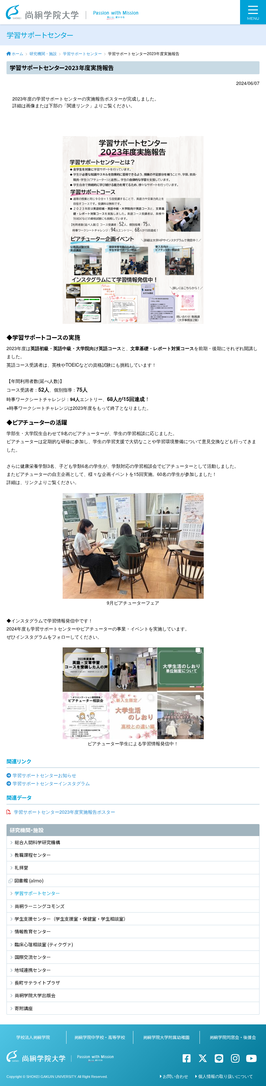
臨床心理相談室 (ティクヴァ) (44, 944)
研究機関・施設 (43, 53)
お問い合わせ (175, 1076)
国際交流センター (33, 957)
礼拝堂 (21, 867)
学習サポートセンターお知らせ (44, 775)
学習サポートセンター (82, 53)
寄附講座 (24, 1008)
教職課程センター (33, 855)
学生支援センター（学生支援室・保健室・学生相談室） (71, 918)
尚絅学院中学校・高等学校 (99, 1037)
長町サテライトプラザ (37, 982)
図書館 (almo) (28, 880)
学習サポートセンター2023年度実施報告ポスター (64, 812)
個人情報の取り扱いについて (225, 1076)
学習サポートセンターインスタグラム (51, 783)
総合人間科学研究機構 (37, 842)
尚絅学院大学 (72, 12)
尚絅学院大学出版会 (35, 995)
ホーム (17, 53)
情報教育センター (33, 931)
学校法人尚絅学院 (33, 1037)
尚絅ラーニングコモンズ (40, 906)
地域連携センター (33, 970)
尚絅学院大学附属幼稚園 (166, 1037)
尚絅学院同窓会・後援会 (233, 1037)
